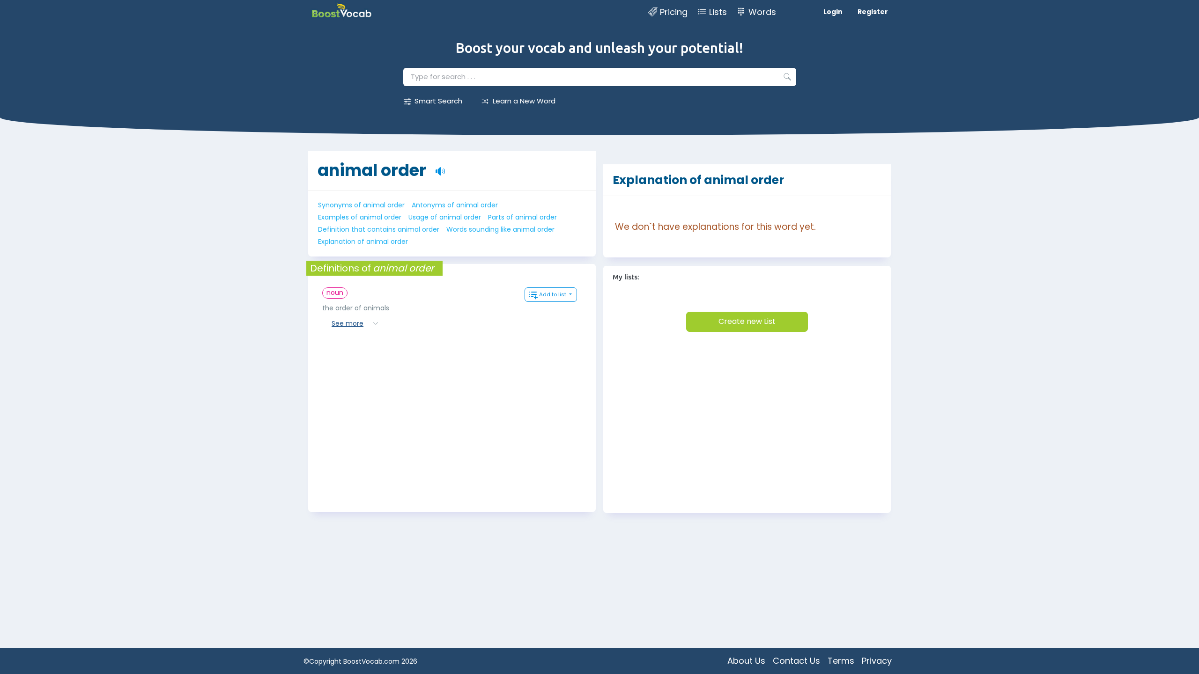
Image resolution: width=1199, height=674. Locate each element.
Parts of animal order (522, 217)
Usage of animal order (444, 217)
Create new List (747, 321)
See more (347, 323)
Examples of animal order (359, 217)
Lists (718, 12)
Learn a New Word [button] (524, 101)
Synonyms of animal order (361, 205)
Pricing (674, 12)
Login (833, 11)
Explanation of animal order (363, 241)
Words (762, 12)
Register (873, 11)
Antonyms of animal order (455, 205)
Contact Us (796, 661)
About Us (746, 661)
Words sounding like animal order (500, 229)
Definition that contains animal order (378, 229)
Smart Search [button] (438, 101)
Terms (841, 661)
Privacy (877, 661)
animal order (372, 170)
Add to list (553, 294)
